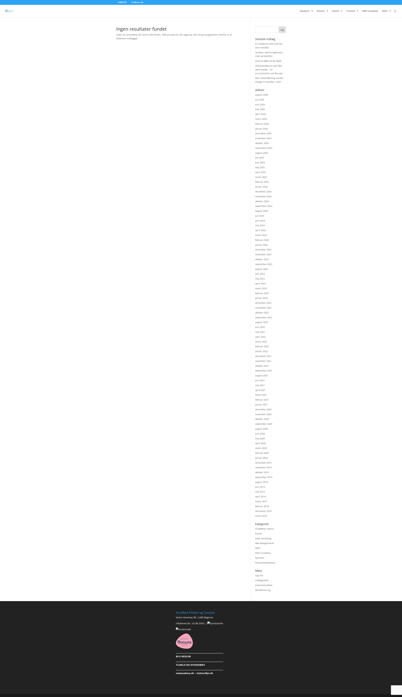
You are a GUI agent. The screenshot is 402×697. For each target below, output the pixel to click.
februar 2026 (262, 123)
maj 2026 (260, 109)
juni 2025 (260, 162)
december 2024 (263, 191)
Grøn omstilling (263, 538)
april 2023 (260, 283)
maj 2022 (260, 331)
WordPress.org (263, 590)
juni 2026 (260, 104)
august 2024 (261, 210)
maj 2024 (260, 225)
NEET (385, 11)
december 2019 (263, 462)
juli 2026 (259, 99)
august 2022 (261, 322)
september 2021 (263, 370)
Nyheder (259, 557)
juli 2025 (259, 157)
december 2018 (263, 511)
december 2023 (263, 249)
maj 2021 (260, 385)
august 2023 (261, 269)
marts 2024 (261, 235)
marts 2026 (261, 118)
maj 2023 (260, 278)
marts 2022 (261, 341)
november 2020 (263, 414)
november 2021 (263, 361)
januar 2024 (261, 244)
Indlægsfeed (261, 580)
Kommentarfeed (263, 585)
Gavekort (305, 11)
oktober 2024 (262, 201)
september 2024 (263, 206)
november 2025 (263, 138)
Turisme (350, 11)
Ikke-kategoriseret (264, 543)
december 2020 (263, 409)
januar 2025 (261, 186)
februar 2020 (262, 452)
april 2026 (260, 114)
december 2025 (263, 133)
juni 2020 (260, 433)
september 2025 (263, 148)
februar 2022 (262, 346)
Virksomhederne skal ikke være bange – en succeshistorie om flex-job (268, 69)
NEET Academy (370, 11)
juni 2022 (260, 327)
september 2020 (263, 423)
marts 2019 (261, 501)
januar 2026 (261, 128)
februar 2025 (262, 181)
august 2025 (261, 152)
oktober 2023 (262, 259)
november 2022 (263, 307)
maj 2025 (260, 167)
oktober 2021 (262, 365)
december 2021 (263, 356)
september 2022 (263, 317)
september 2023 (263, 264)
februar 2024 (262, 239)
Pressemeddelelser (265, 562)
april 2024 (260, 230)
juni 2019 (260, 486)
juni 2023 (260, 273)
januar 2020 (261, 457)
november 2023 (263, 254)
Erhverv (321, 11)
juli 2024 (259, 215)
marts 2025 (261, 177)
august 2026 (261, 94)
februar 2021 (262, 399)
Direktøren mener (264, 528)
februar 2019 (262, 506)
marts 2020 (261, 448)
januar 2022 (261, 351)
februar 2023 (262, 293)
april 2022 (260, 336)
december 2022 (263, 302)
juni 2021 (260, 380)
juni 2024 (260, 220)
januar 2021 (261, 404)
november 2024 (263, 196)
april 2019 (260, 496)
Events (335, 11)
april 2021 (260, 390)
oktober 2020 (262, 419)
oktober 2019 (262, 472)
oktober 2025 (262, 143)
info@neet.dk (183, 623)
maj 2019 (260, 491)
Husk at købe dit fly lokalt (268, 60)
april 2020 (260, 443)
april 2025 (260, 172)
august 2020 (261, 428)
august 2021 (261, 375)
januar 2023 (261, 297)
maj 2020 (260, 438)
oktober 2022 (262, 312)
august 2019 (261, 482)
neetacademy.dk (185, 673)
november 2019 (263, 467)
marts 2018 (261, 515)
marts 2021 (261, 394)
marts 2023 (261, 288)
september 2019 (263, 477)
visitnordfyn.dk (204, 673)
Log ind (259, 575)
